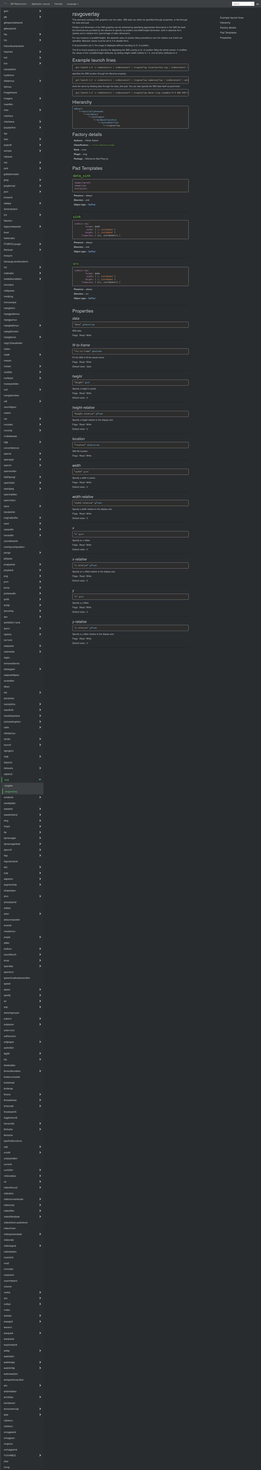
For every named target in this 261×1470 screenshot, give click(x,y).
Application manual (41, 3)
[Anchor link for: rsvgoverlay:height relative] (97, 407)
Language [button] (72, 3)
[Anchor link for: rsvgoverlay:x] (76, 528)
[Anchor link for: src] (80, 263)
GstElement (98, 117)
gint (87, 382)
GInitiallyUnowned (92, 111)
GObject (78, 109)
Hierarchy (225, 22)
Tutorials (58, 3)
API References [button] (18, 3)
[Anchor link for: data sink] (92, 175)
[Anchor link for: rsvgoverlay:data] (81, 318)
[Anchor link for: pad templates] (104, 168)
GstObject (92, 114)
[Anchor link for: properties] (95, 311)
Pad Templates (228, 32)
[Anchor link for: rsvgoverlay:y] (76, 590)
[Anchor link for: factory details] (104, 134)
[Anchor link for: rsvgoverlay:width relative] (95, 496)
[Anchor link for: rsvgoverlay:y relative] (89, 621)
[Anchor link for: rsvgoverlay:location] (87, 438)
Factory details (228, 27)
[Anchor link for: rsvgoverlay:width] (83, 465)
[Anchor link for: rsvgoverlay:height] (84, 376)
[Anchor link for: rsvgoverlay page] (102, 14)
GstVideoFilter (110, 122)
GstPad (91, 204)
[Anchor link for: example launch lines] (117, 60)
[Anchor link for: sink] (82, 216)
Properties (225, 37)
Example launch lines (231, 17)
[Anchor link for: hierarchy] (93, 102)
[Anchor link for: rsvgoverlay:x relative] (89, 559)
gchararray (88, 324)
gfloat (99, 414)
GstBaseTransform (106, 120)
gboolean (97, 351)
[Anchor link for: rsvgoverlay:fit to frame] (92, 345)
